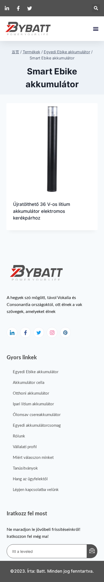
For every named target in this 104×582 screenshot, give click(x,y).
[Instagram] (52, 332)
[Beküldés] (92, 551)
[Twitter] (38, 332)
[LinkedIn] (12, 332)
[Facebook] (25, 332)
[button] (96, 8)
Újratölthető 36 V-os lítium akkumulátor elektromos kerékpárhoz (41, 211)
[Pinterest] (65, 332)
